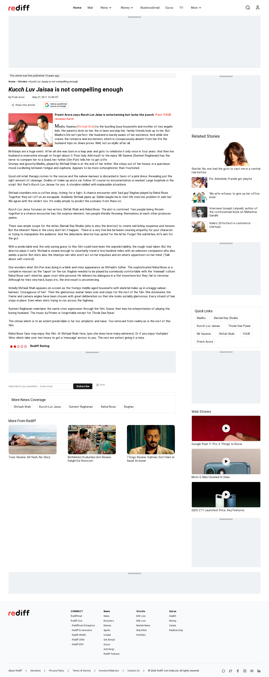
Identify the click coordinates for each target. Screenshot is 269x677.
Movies (22, 81)
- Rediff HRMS (78, 635)
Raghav (129, 406)
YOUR (246, 334)
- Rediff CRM (77, 639)
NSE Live (141, 620)
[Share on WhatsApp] (223, 671)
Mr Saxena (204, 334)
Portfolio (141, 635)
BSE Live (141, 616)
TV (181, 7)
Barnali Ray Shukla (226, 318)
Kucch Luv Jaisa (50, 406)
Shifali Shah (227, 334)
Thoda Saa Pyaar (239, 326)
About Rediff (15, 670)
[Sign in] (258, 8)
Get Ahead (109, 639)
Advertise (35, 670)
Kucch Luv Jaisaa (208, 326)
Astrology (109, 649)
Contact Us (133, 670)
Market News (143, 625)
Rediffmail (76, 616)
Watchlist (141, 630)
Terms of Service (81, 670)
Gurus (169, 7)
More (194, 7)
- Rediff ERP (77, 644)
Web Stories (201, 411)
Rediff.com (163, 670)
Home (77, 7)
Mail (90, 7)
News (104, 7)
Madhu (201, 318)
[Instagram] (244, 671)
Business (109, 620)
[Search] (248, 8)
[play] (226, 428)
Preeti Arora (18, 97)
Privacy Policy (56, 670)
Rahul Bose (108, 406)
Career (172, 625)
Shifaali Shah (86, 126)
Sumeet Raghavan (81, 406)
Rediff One (76, 620)
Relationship (176, 630)
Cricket (107, 635)
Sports (107, 630)
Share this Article (25, 105)
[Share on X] (230, 671)
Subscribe (82, 386)
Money (125, 7)
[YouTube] (251, 671)
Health (172, 616)
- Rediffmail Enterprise (83, 625)
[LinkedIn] (259, 671)
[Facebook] (237, 671)
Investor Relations (109, 670)
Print (102, 384)
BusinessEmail (150, 7)
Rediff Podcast (112, 654)
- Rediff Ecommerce (81, 630)
